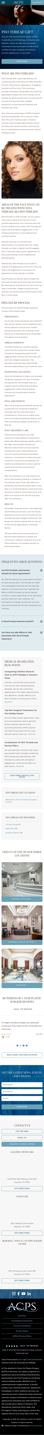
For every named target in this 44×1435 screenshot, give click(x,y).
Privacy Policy (22, 1331)
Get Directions (22, 1188)
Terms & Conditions (21, 1326)
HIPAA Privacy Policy (22, 1336)
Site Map (22, 1316)
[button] (3, 2)
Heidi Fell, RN (12, 829)
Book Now (22, 61)
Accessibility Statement (21, 1321)
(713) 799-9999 (22, 1131)
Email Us (22, 1138)
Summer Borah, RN (14, 833)
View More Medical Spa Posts (22, 776)
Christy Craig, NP (13, 824)
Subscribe (22, 1107)
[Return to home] (22, 1307)
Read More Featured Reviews (22, 1055)
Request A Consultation (22, 1144)
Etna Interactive (36, 1426)
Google (7, 1037)
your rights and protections (30, 1359)
